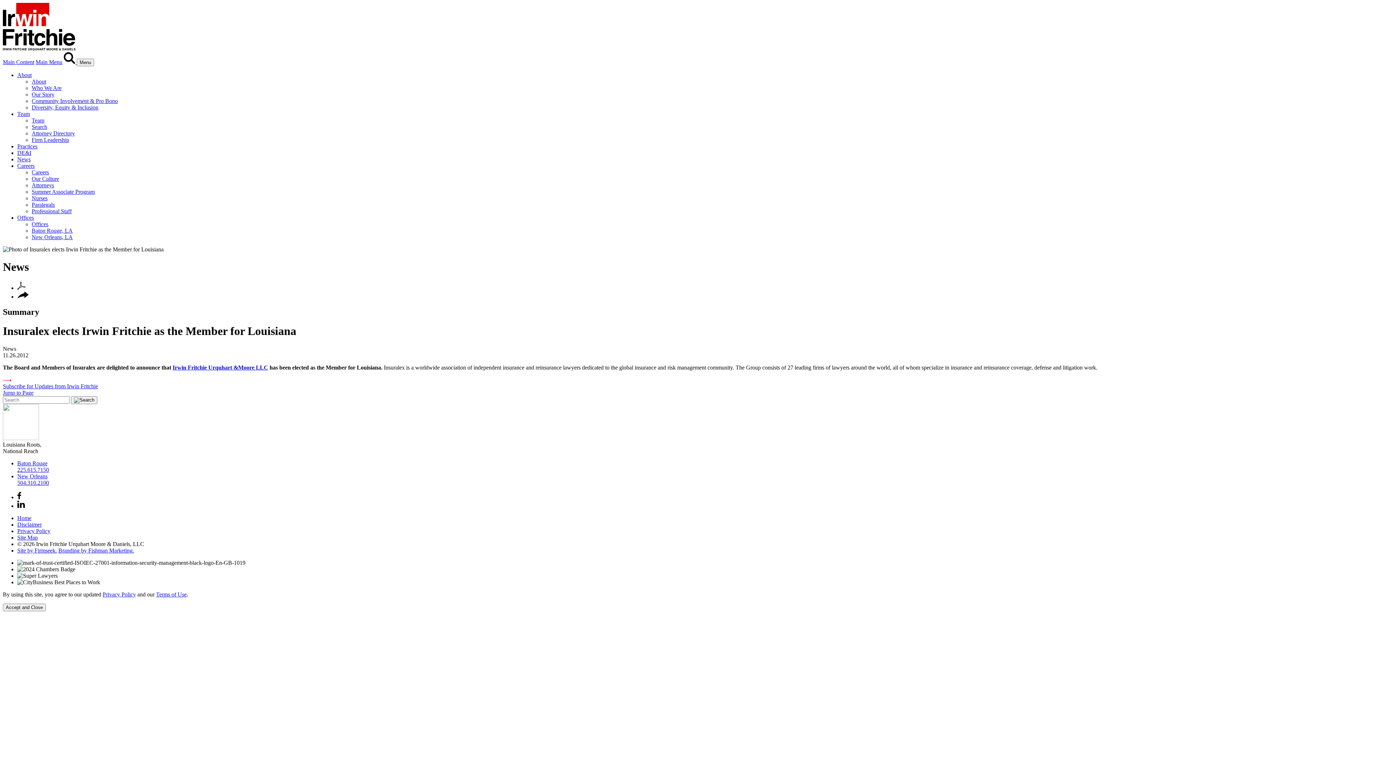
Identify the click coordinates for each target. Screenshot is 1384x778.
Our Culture (45, 179)
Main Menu (49, 62)
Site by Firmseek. (37, 550)
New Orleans (32, 476)
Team (23, 114)
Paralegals (43, 205)
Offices (25, 218)
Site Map (27, 538)
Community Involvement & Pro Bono (75, 101)
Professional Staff (52, 211)
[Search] (70, 62)
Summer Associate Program (63, 192)
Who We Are (47, 88)
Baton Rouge (32, 463)
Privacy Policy (33, 531)
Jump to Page (18, 393)
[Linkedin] (21, 506)
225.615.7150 (33, 470)
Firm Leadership (50, 140)
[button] (23, 297)
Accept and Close (24, 607)
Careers (26, 166)
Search (39, 127)
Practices (27, 146)
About (24, 75)
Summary (21, 312)
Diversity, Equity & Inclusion (65, 107)
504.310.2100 (33, 483)
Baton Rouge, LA (52, 231)
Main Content (18, 62)
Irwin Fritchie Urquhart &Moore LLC (220, 368)
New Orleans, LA (52, 237)
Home (24, 518)
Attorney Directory (53, 133)
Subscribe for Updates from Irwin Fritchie (50, 386)
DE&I (24, 153)
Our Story (43, 94)
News (24, 159)
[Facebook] (19, 497)
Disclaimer (29, 525)
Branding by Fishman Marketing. (96, 550)
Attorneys (43, 185)
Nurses (40, 198)
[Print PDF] (21, 288)
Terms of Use (171, 594)
